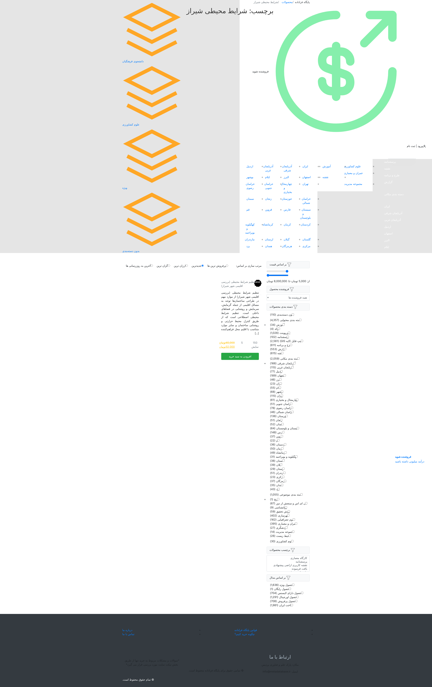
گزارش (388, 182)
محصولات (287, 2)
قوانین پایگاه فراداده (246, 630)
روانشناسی (278, 507)
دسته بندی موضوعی (286, 494)
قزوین (387, 328)
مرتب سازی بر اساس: (249, 265)
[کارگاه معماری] (288, 558)
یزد (386, 416)
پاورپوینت (280, 333)
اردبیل (387, 226)
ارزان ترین (180, 265)
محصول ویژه (282, 585)
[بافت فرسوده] (288, 568)
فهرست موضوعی (360, 155)
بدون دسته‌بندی (282, 314)
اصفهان (388, 233)
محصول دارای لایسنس (286, 593)
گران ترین (162, 265)
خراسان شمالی (393, 287)
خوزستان (389, 294)
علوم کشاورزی (352, 166)
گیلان (387, 375)
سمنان (388, 308)
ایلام (386, 247)
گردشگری (279, 527)
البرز (386, 240)
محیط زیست (280, 535)
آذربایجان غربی (392, 220)
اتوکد (275, 328)
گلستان (388, 368)
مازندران (389, 389)
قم (385, 335)
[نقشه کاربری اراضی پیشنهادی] (288, 565)
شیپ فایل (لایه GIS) (286, 341)
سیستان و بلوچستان (395, 314)
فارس (387, 321)
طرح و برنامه (391, 175)
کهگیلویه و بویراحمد (395, 362)
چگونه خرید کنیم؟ (245, 634)
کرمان (388, 348)
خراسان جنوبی (392, 274)
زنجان (387, 301)
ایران (387, 206)
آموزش (326, 166)
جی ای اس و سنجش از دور (288, 503)
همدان (387, 409)
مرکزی (388, 395)
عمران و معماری (353, 173)
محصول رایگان (280, 589)
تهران (387, 260)
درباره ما (127, 630)
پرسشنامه (390, 161)
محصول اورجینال (284, 597)
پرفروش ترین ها (400, 155)
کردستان (389, 341)
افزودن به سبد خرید (240, 356)
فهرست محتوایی (332, 155)
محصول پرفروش (283, 601)
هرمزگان (389, 402)
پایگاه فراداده (302, 2)
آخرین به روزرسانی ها (138, 265)
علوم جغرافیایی (282, 519)
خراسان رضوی (392, 280)
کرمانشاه (389, 355)
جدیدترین (196, 265)
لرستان (388, 382)
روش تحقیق (280, 511)
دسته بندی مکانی (393, 194)
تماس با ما (390, 440)
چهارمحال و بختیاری (395, 267)
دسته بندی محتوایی (285, 320)
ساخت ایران (281, 605)
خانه (380, 155)
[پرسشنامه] (288, 561)
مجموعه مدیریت (353, 184)
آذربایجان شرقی (393, 213)
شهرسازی (279, 515)
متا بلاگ (388, 428)
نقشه (387, 168)
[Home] (216, 632)
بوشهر (387, 253)
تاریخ (274, 499)
